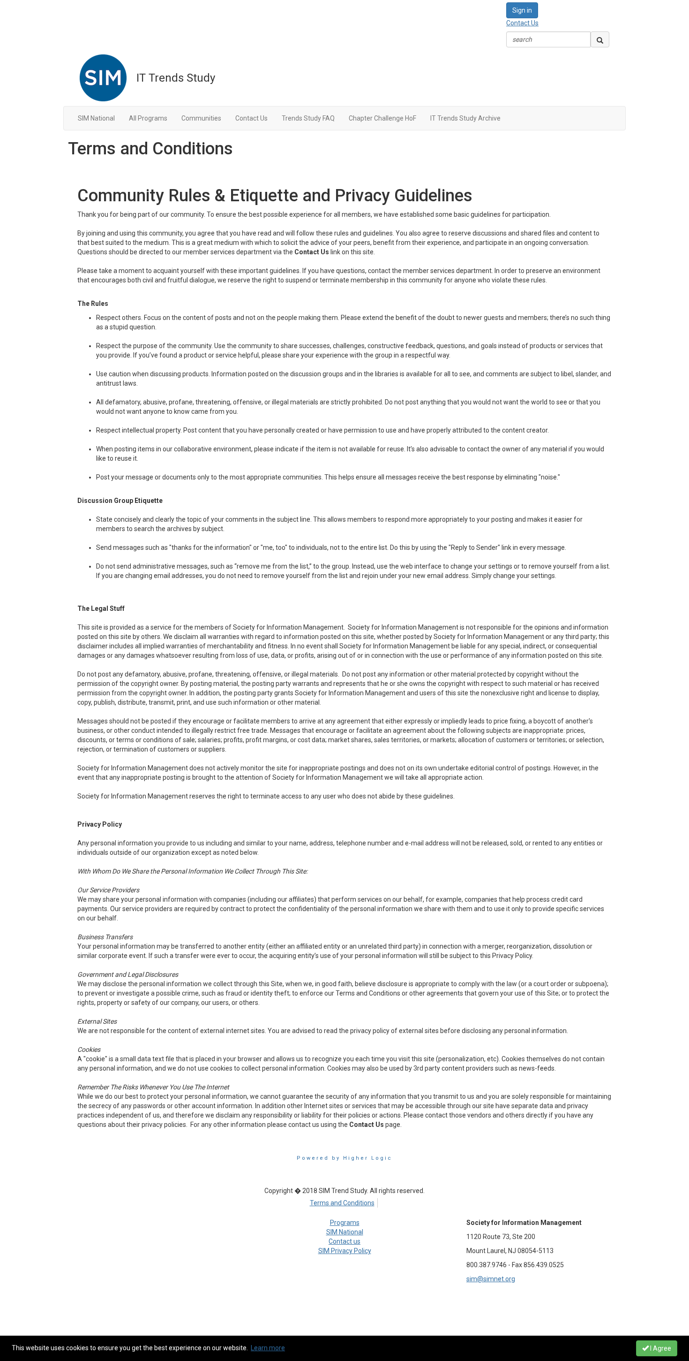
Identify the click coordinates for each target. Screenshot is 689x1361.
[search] (600, 39)
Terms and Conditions (342, 1203)
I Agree (660, 1348)
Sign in (522, 10)
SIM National (344, 1232)
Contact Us (522, 23)
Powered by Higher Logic (344, 1158)
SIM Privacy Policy (344, 1251)
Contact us (344, 1241)
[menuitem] (344, 1201)
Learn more (268, 1348)
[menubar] (344, 1201)
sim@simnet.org (490, 1279)
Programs (344, 1222)
